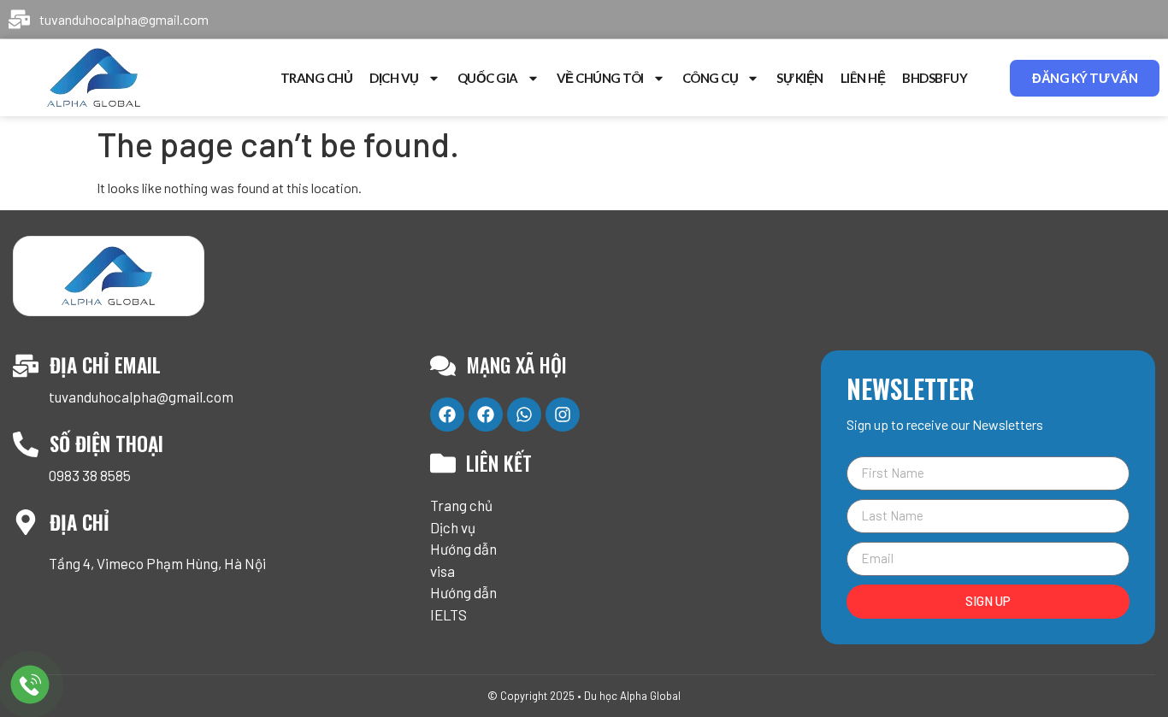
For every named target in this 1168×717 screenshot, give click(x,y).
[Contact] (30, 684)
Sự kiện (799, 77)
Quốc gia (487, 77)
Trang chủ (316, 77)
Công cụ (710, 77)
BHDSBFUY (934, 77)
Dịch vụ (394, 77)
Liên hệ (863, 77)
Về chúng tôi (600, 77)
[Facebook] (447, 414)
